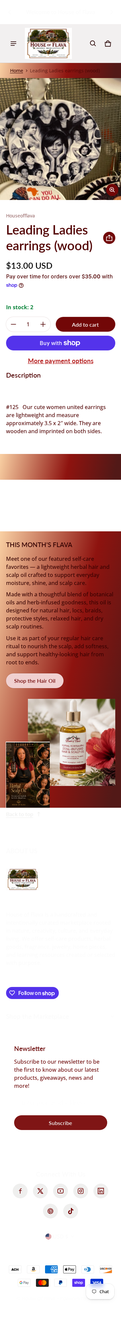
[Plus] (43, 324)
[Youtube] (60, 1191)
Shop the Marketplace (37, 1016)
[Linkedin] (100, 1191)
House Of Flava (39, 1298)
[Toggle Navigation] (13, 43)
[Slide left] (9, 12)
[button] (93, 43)
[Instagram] (80, 1191)
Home (16, 70)
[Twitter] (40, 1191)
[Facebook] (20, 1191)
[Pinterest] (50, 1211)
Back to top (19, 814)
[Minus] (13, 324)
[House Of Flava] (48, 43)
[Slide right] (111, 12)
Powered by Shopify (82, 1298)
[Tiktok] (70, 1211)
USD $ (60, 1236)
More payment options (60, 360)
